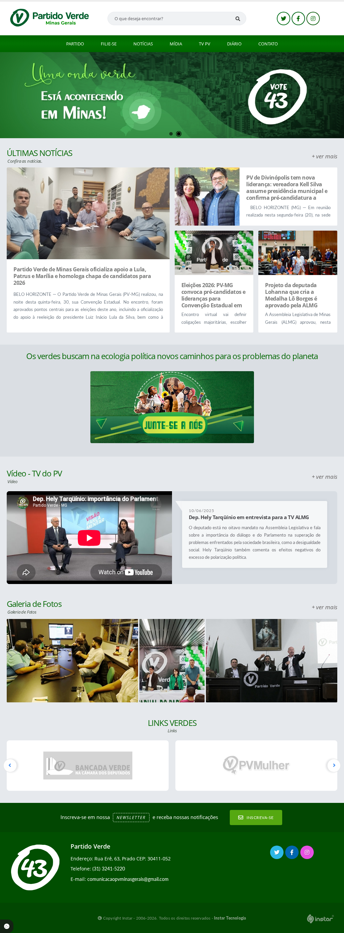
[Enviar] (237, 18)
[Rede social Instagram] (307, 853)
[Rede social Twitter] (277, 853)
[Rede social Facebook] (292, 853)
